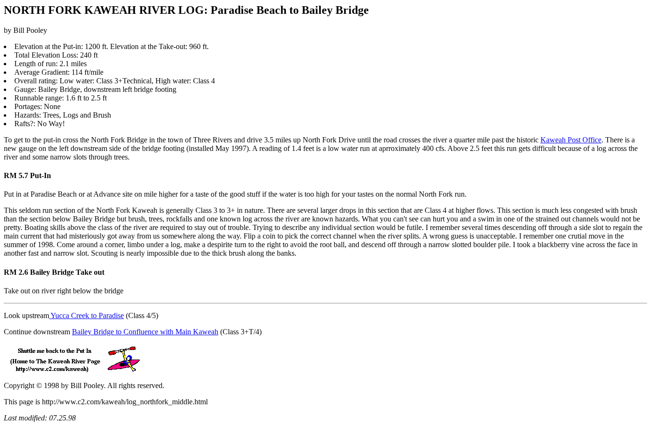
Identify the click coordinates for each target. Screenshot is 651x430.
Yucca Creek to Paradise (86, 315)
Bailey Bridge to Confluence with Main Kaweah (145, 332)
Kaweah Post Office (570, 140)
